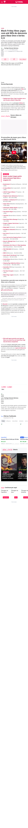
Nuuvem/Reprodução (7, 84)
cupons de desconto (20, 348)
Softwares (8, 421)
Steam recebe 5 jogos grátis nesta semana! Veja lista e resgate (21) (12, 178)
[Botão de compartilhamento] (5, 59)
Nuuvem (5, 304)
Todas (3, 421)
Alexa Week (14, 421)
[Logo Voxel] (19, 2)
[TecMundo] (5, 2)
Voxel (2, 28)
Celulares (21, 421)
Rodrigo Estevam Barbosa (11, 48)
